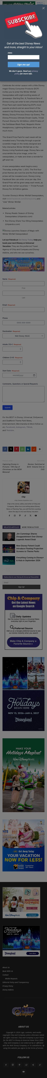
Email (10, 53)
